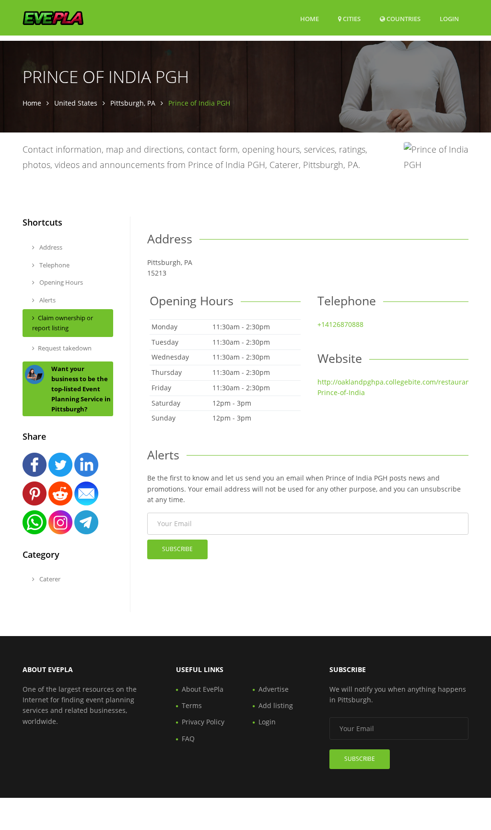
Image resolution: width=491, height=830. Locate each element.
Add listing (275, 705)
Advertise (273, 689)
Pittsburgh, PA (132, 103)
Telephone (54, 265)
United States (75, 103)
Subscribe (177, 549)
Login (449, 18)
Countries (403, 18)
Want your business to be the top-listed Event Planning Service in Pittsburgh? (81, 388)
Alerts (47, 300)
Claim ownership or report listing (62, 322)
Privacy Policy (203, 721)
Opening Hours (60, 282)
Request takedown (65, 348)
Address (50, 247)
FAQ (188, 738)
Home (309, 18)
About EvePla (202, 689)
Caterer (49, 579)
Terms (192, 705)
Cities (351, 18)
